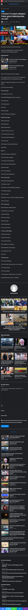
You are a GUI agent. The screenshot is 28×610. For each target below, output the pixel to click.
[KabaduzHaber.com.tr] (14, 4)
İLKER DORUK (5, 21)
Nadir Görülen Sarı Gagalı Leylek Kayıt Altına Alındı (17, 520)
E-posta (3, 410)
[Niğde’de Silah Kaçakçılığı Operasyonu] (5, 490)
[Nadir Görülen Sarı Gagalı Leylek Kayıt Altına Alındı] (5, 521)
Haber (8, 8)
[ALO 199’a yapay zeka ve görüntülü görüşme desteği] (5, 544)
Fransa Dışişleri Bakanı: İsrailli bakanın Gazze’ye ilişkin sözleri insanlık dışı (12, 538)
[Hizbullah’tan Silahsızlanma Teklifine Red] (21, 341)
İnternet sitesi (4, 415)
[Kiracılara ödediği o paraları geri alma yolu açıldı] (7, 370)
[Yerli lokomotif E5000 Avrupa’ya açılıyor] (5, 527)
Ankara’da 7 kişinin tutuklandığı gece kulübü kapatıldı (17, 436)
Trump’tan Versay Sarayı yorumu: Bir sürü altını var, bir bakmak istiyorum (7, 362)
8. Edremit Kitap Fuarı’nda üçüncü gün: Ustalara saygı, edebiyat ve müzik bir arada (18, 550)
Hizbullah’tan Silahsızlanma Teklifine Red (20, 348)
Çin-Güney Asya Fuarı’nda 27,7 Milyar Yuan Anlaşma (17, 501)
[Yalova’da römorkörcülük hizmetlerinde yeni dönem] (7, 341)
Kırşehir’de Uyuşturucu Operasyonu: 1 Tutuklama (21, 376)
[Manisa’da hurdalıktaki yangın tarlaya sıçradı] (4, 67)
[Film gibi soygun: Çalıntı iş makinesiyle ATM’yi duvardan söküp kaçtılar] (21, 356)
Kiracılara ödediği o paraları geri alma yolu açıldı (6, 376)
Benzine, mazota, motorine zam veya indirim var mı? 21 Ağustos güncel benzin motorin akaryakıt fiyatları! (17, 508)
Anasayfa (4, 8)
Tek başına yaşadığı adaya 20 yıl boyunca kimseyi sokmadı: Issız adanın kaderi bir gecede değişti (17, 533)
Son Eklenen (14, 431)
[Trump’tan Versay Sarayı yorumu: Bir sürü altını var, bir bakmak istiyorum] (7, 356)
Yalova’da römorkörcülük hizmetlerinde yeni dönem (13, 1)
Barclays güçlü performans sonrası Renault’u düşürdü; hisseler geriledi (12, 454)
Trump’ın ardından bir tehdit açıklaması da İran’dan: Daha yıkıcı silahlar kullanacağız (18, 515)
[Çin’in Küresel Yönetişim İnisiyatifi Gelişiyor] (5, 496)
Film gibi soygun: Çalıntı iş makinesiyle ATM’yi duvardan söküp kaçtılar (21, 362)
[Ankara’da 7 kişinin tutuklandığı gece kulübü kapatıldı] (4, 61)
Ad (2, 405)
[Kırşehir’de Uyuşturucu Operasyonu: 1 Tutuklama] (21, 370)
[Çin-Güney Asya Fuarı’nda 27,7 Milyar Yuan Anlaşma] (5, 502)
